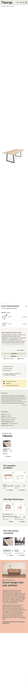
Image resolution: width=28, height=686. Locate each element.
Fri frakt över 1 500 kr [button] (7, 368)
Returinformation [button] (7, 370)
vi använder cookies (9, 344)
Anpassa (13, 356)
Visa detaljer (20, 350)
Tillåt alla (14, 353)
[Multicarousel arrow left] (1, 477)
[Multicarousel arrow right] (27, 477)
